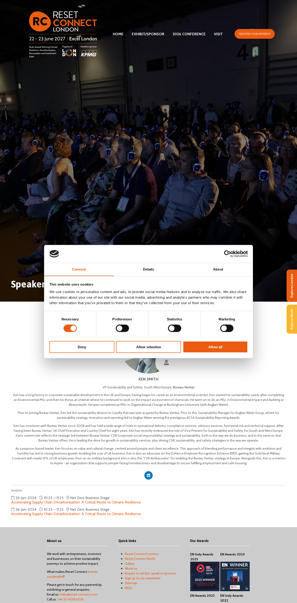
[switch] (122, 328)
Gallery (130, 563)
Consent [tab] (79, 269)
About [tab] (218, 269)
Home (118, 34)
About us (131, 568)
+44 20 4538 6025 (70, 599)
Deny (82, 347)
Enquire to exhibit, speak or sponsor (150, 573)
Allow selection (148, 347)
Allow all (215, 347)
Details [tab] (148, 269)
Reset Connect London (141, 554)
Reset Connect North (140, 559)
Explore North (292, 319)
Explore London (292, 286)
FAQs (128, 588)
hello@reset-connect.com (79, 594)
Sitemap (131, 583)
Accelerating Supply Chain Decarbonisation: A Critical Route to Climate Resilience (76, 502)
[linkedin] (148, 475)
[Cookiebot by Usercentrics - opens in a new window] (227, 253)
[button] (255, 34)
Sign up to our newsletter (143, 578)
